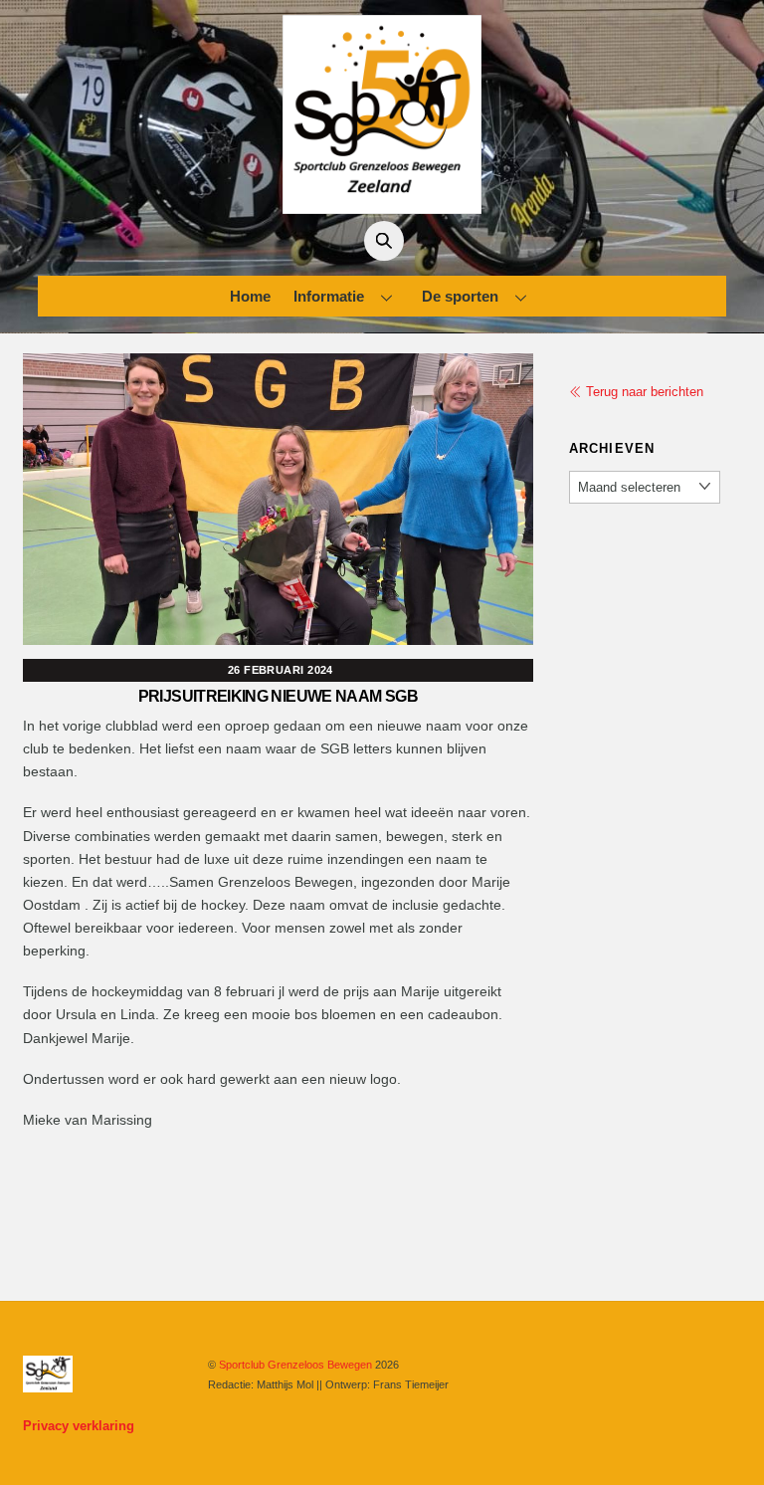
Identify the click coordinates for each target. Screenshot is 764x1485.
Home (250, 296)
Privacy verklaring (78, 1426)
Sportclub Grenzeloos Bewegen (295, 1365)
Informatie (328, 296)
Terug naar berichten (642, 391)
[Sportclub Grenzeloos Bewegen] (382, 205)
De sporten (460, 296)
